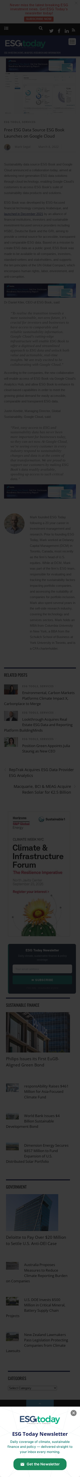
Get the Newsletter (43, 1464)
